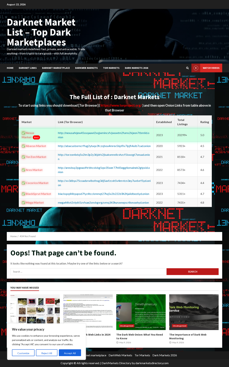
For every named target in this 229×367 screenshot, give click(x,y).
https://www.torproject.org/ (121, 105)
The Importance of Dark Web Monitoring (194, 312)
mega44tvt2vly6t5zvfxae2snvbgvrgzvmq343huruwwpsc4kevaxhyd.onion (103, 202)
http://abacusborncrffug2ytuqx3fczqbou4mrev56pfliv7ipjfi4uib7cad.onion (104, 146)
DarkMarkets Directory (116, 363)
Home (10, 67)
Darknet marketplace (56, 67)
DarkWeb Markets (86, 67)
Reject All (46, 353)
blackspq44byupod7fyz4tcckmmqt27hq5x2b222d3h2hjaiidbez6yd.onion (103, 193)
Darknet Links (28, 67)
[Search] (187, 68)
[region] (46, 341)
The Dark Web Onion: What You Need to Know (141, 312)
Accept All (70, 353)
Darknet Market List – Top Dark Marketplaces (41, 32)
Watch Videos (211, 67)
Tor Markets (111, 67)
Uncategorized (126, 326)
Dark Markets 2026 (136, 67)
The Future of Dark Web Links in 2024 (88, 312)
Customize (23, 353)
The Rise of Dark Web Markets (35, 312)
